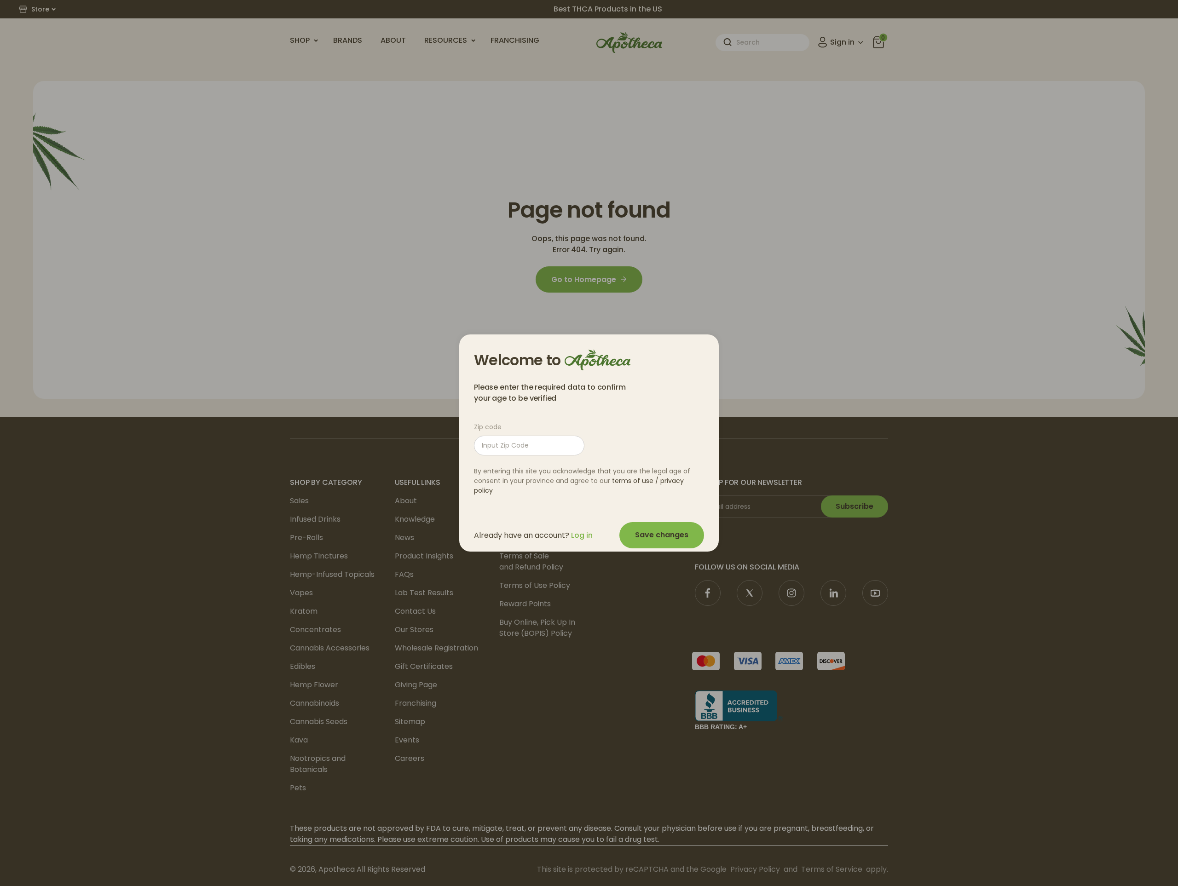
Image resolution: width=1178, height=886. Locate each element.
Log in (582, 535)
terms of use (632, 480)
